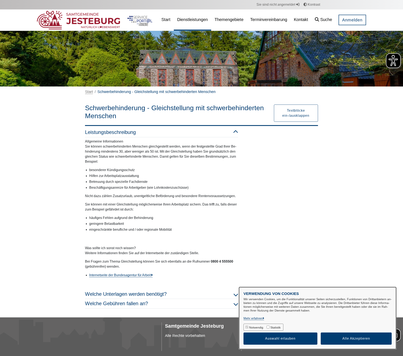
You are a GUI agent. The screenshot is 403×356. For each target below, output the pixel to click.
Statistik (275, 327)
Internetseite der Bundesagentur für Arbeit (120, 275)
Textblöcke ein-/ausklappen (295, 113)
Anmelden (352, 20)
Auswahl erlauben (280, 338)
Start (89, 92)
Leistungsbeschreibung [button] (110, 132)
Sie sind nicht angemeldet (276, 4)
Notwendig (256, 327)
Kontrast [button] (313, 4)
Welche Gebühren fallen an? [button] (116, 303)
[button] (323, 20)
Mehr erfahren (253, 318)
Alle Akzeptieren (356, 338)
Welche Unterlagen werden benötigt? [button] (126, 294)
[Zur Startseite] (78, 20)
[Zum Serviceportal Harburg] (139, 20)
